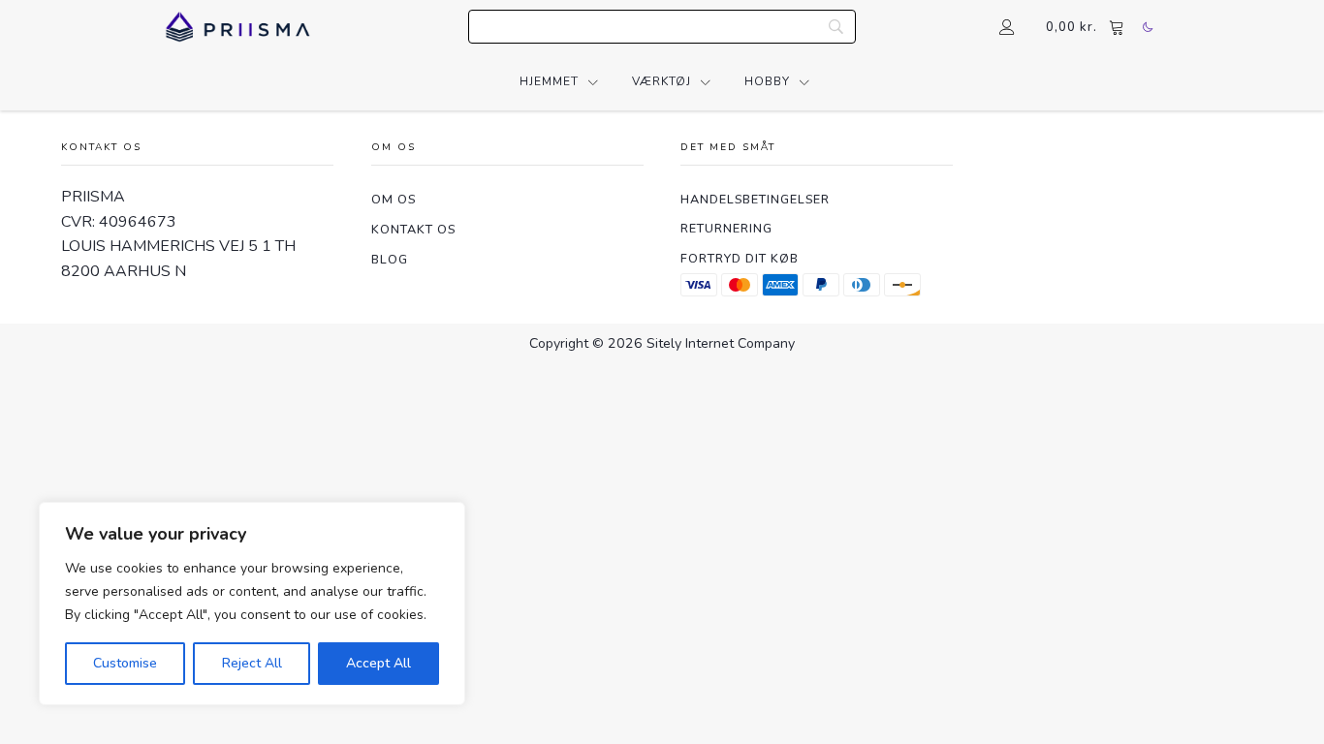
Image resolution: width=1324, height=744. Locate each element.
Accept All (378, 663)
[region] (252, 603)
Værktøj (661, 81)
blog (389, 259)
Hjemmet (549, 81)
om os (393, 199)
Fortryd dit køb (739, 258)
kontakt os (413, 229)
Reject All (252, 663)
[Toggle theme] (1147, 27)
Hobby (767, 81)
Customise (125, 663)
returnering (726, 228)
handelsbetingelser (755, 199)
